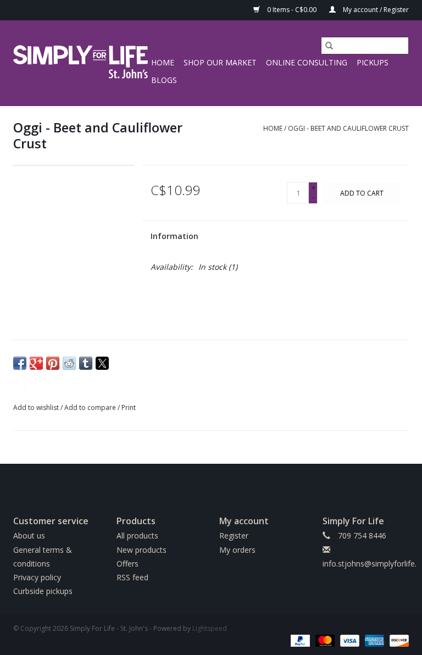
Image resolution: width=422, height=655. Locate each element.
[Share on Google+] (36, 363)
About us (29, 535)
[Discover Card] (397, 640)
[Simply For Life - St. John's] (80, 63)
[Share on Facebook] (19, 363)
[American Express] (373, 640)
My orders (237, 550)
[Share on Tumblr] (85, 363)
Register (233, 535)
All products (137, 535)
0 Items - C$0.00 (291, 9)
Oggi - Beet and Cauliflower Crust (348, 128)
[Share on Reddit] (69, 363)
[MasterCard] (324, 640)
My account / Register (375, 9)
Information (174, 236)
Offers (127, 563)
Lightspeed (209, 628)
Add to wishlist (36, 407)
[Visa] (348, 640)
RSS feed (132, 577)
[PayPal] (299, 640)
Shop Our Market (220, 62)
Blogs (164, 80)
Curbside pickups (43, 591)
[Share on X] (102, 363)
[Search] (329, 45)
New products (141, 550)
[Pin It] (52, 363)
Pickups (372, 62)
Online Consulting (306, 62)
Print (128, 407)
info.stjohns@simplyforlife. (370, 563)
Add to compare (91, 407)
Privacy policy (37, 577)
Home (162, 62)
